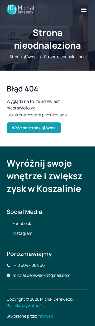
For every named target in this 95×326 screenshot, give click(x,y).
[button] (83, 9)
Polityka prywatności (26, 305)
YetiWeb (45, 316)
